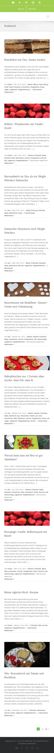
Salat (6, 265)
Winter (33, 421)
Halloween (25, 416)
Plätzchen (21, 418)
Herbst (32, 416)
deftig (28, 210)
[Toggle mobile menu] (48, 16)
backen (30, 84)
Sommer (43, 158)
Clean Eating (43, 84)
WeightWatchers (24, 89)
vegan (6, 89)
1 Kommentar (37, 89)
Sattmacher (20, 158)
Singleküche (34, 87)
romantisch (13, 339)
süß (5, 160)
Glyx (18, 416)
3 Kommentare (29, 213)
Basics (35, 84)
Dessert (31, 155)
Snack (42, 87)
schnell (27, 158)
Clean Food (8, 87)
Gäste (44, 155)
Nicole (9, 84)
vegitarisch (13, 89)
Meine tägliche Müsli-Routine (21, 592)
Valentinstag (41, 339)
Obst (13, 158)
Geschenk (12, 416)
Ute (8, 210)
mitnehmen (25, 87)
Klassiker (7, 158)
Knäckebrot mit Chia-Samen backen (24, 59)
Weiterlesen (8, 92)
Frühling (34, 210)
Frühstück (16, 87)
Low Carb (38, 416)
